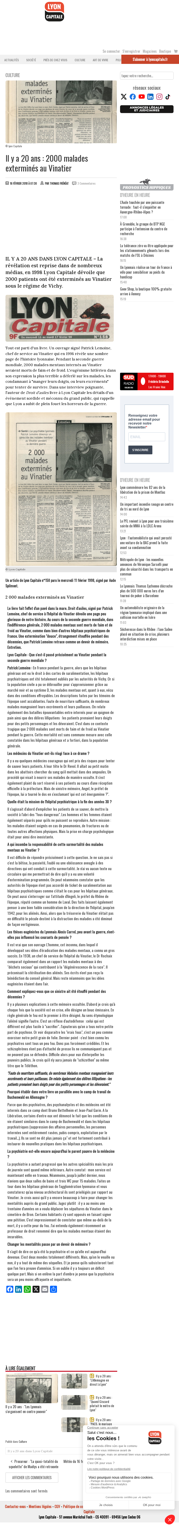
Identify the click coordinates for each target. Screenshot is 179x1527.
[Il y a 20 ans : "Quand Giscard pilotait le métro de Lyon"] (74, 1408)
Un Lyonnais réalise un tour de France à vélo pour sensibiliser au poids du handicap (146, 272)
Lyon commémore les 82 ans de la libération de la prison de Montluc (142, 490)
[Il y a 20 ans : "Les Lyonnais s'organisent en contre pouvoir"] (31, 1401)
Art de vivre (100, 60)
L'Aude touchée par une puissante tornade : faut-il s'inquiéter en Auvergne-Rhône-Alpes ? (142, 207)
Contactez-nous (15, 1506)
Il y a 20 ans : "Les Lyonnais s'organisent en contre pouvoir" (26, 1409)
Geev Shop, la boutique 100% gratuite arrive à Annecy (146, 291)
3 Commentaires (86, 183)
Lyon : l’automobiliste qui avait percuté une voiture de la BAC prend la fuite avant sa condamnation (146, 542)
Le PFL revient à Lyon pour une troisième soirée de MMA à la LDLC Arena (146, 523)
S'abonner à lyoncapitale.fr (150, 59)
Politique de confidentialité (81, 1506)
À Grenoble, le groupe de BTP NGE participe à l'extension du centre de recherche (143, 229)
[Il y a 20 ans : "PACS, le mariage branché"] (74, 1430)
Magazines (150, 51)
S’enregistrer (131, 51)
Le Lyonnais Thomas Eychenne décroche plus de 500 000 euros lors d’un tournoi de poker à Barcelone (146, 591)
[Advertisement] (61, 221)
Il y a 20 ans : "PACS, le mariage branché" (101, 1423)
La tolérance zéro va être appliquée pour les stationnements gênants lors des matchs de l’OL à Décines (147, 250)
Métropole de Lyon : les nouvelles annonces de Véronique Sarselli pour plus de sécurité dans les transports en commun (146, 566)
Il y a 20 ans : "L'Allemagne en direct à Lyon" (101, 1380)
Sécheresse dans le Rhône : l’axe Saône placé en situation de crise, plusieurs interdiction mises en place (146, 634)
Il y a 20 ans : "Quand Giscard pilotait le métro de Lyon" (102, 1403)
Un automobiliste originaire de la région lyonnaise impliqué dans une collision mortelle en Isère (143, 612)
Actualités (11, 60)
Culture (80, 60)
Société (31, 60)
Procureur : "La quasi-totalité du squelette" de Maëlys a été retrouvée (33, 1464)
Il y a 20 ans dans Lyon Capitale (30, 1451)
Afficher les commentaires (32, 1477)
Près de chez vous (55, 60)
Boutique (165, 51)
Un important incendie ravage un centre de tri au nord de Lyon (146, 506)
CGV (57, 1506)
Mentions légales (40, 1506)
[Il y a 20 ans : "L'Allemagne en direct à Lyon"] (74, 1387)
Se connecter (111, 51)
